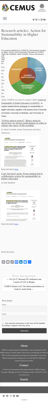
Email (4, 314)
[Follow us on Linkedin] (42, 20)
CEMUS (24, 400)
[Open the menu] (5, 19)
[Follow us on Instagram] (39, 20)
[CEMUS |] (24, 8)
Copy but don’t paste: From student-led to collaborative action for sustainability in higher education (22, 176)
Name (4, 305)
